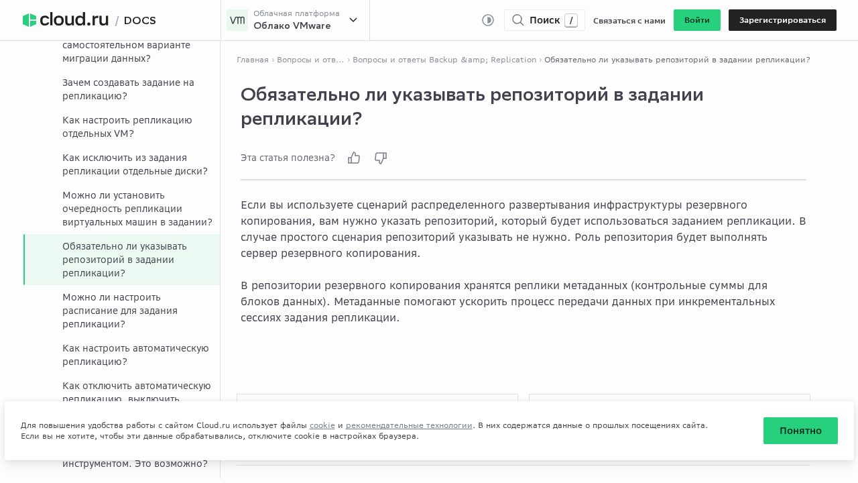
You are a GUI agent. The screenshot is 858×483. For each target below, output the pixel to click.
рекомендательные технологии (409, 425)
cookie (322, 425)
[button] (697, 20)
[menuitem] (121, 89)
